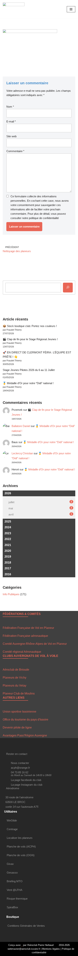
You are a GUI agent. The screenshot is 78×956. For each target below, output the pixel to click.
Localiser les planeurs (19, 837)
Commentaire (15, 151)
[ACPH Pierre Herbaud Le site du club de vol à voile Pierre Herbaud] (13, 9)
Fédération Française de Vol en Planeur (28, 627)
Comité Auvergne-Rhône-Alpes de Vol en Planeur (35, 643)
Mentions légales (51, 948)
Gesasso (12, 872)
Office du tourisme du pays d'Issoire (25, 719)
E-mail (11, 121)
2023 (8, 533)
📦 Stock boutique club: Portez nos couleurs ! (30, 326)
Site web (11, 136)
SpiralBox (12, 907)
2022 (8, 539)
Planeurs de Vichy (14, 677)
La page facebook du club (26, 779)
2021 (8, 545)
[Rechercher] (68, 287)
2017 (8, 568)
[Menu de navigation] (71, 9)
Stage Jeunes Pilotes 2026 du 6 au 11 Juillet (29, 369)
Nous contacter (20, 762)
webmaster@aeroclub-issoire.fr (23, 948)
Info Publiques (11, 594)
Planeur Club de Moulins (19, 693)
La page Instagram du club (26, 784)
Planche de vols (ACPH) (21, 846)
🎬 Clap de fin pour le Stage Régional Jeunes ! (30, 339)
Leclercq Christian (22, 453)
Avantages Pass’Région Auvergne (25, 735)
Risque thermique (17, 898)
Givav (10, 863)
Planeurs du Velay (14, 685)
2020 (8, 550)
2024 (8, 527)
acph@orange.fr (20, 767)
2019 (8, 556)
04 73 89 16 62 (19, 772)
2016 (8, 574)
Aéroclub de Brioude (16, 669)
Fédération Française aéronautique (25, 635)
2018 (8, 562)
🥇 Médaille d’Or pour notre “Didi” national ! (28, 383)
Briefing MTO (14, 881)
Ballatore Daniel (21, 426)
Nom (10, 106)
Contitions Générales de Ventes (26, 925)
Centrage (12, 829)
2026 (8, 493)
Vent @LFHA (14, 889)
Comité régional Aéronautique (22, 651)
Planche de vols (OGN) (20, 855)
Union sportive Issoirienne (19, 711)
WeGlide (12, 820)
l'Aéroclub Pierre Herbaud (40, 945)
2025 (8, 521)
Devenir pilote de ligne (17, 727)
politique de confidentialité (44, 218)
